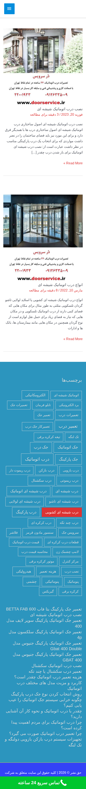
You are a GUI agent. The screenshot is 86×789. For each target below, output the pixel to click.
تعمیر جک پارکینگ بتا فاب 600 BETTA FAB (44, 609)
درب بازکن (46, 470)
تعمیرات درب (68, 415)
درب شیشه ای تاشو (63, 501)
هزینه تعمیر (48, 571)
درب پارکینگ (26, 512)
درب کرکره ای (41, 522)
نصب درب (71, 571)
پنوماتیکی (52, 581)
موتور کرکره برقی (41, 561)
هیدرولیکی (23, 571)
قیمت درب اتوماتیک (25, 542)
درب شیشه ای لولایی (24, 501)
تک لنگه (73, 437)
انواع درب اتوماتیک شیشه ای (60, 284)
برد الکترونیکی (69, 405)
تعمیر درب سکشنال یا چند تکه (55, 671)
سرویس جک (70, 532)
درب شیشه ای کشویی (61, 512)
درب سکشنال (41, 480)
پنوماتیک (73, 581)
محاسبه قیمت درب (34, 551)
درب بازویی (71, 470)
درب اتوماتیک (37, 459)
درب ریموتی (69, 480)
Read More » (73, 162)
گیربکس (48, 591)
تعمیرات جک (18, 405)
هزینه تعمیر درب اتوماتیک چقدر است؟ (48, 677)
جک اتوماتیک (68, 447)
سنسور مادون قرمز (39, 532)
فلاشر (13, 532)
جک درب (41, 447)
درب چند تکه (69, 523)
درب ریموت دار (19, 470)
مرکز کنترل (70, 561)
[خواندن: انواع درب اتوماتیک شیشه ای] (42, 238)
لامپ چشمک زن (67, 551)
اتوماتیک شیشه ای (66, 395)
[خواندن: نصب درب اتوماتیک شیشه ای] (42, 67)
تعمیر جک (43, 415)
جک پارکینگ (68, 459)
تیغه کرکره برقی (48, 437)
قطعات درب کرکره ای (63, 542)
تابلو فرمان (43, 405)
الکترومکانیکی (35, 395)
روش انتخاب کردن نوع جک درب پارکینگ (46, 694)
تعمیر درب (68, 426)
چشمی (31, 581)
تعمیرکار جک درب (37, 426)
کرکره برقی (70, 591)
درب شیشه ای (67, 491)
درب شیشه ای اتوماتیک (28, 491)
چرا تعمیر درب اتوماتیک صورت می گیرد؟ (45, 733)
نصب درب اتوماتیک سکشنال (57, 665)
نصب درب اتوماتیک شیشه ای (60, 109)
